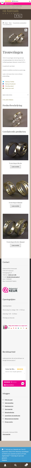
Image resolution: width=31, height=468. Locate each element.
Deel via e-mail (9, 88)
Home (6, 23)
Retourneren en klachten (12, 418)
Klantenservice (9, 406)
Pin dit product (9, 86)
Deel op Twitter (9, 81)
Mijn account (5, 465)
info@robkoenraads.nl (13, 277)
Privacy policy (9, 422)
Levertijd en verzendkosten (12, 415)
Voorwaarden (8, 409)
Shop (10, 23)
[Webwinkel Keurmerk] (10, 290)
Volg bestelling (9, 403)
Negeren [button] (4, 460)
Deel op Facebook (10, 84)
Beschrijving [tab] (7, 95)
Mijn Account (8, 399)
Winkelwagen (24, 464)
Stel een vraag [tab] (8, 100)
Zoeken (15, 465)
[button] (26, 30)
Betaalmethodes (9, 412)
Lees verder (15, 166)
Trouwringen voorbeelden (19, 23)
